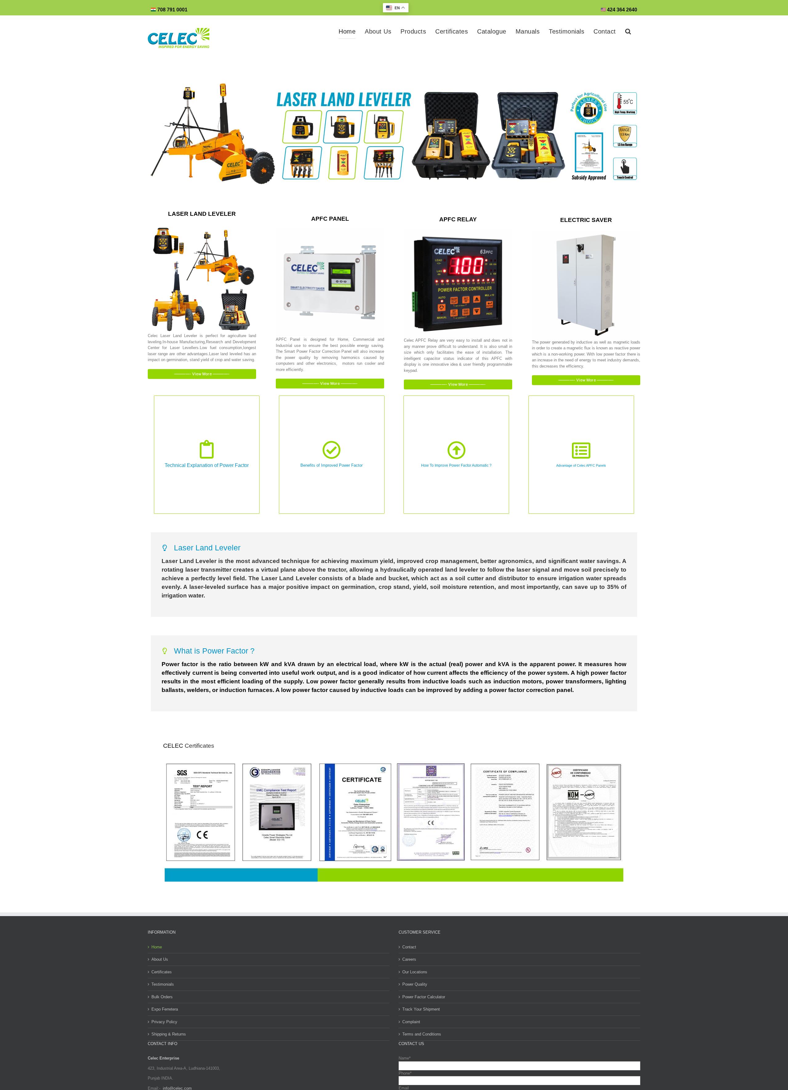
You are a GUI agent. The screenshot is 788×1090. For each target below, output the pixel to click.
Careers (409, 959)
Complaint (411, 1022)
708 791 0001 (172, 9)
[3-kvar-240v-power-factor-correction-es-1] (330, 230)
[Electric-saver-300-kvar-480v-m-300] (586, 232)
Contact (409, 947)
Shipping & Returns (168, 1034)
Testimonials (162, 984)
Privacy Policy (164, 1022)
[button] (628, 31)
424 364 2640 (621, 9)
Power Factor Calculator (423, 997)
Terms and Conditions (421, 1034)
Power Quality (414, 984)
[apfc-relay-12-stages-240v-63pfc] (458, 231)
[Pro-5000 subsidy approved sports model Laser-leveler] (202, 226)
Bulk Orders (162, 997)
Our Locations (414, 972)
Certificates (199, 745)
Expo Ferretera (164, 1009)
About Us (159, 959)
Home (156, 947)
